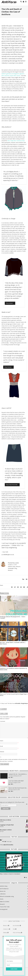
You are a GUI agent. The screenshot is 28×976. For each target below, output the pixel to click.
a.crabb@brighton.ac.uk (8, 554)
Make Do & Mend (4, 901)
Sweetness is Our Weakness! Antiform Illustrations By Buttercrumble (13, 669)
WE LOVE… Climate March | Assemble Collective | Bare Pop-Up (12, 643)
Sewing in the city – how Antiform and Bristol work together (18, 774)
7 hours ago (9, 841)
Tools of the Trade (4, 906)
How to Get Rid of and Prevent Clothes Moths (18, 788)
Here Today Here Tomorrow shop (16, 140)
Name (1, 740)
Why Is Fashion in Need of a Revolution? (10, 874)
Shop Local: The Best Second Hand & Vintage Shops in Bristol (14, 694)
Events (1, 899)
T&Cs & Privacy (17, 932)
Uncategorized (3, 909)
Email (1, 746)
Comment (2, 721)
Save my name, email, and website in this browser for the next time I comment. (13, 760)
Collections (3, 894)
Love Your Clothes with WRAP (16, 780)
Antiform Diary (11, 566)
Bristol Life (2, 891)
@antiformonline (8, 844)
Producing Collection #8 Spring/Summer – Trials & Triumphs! (12, 617)
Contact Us (6, 929)
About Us (5, 925)
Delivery (5, 932)
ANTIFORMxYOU (4, 888)
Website (2, 751)
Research (10, 570)
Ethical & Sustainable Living (7, 896)
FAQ (14, 929)
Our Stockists (16, 925)
